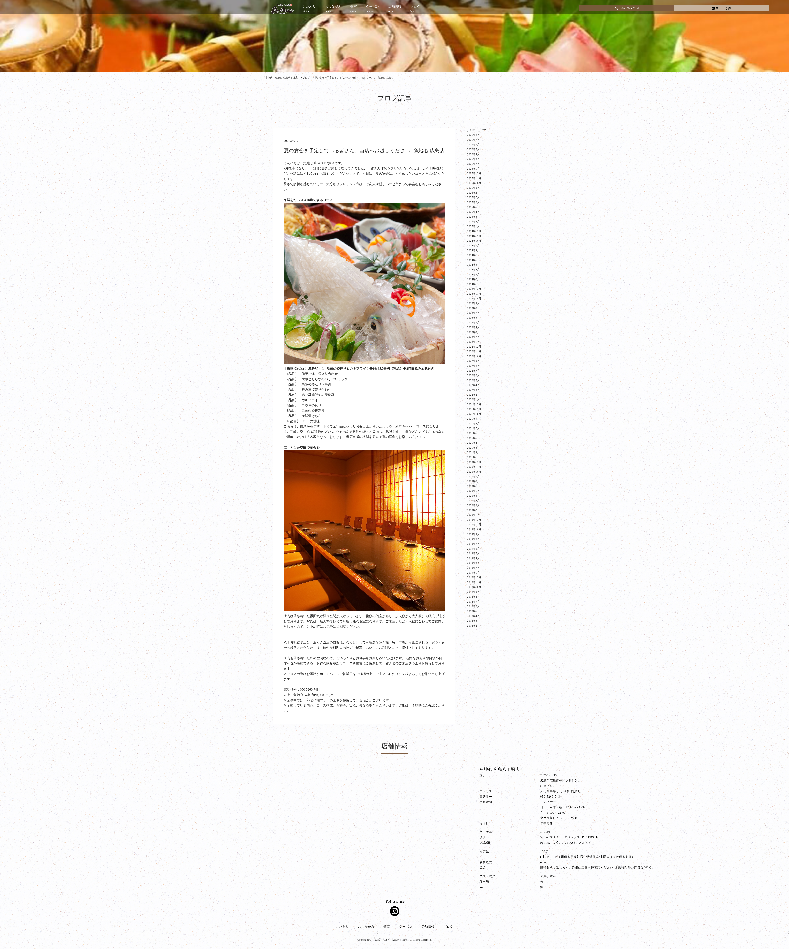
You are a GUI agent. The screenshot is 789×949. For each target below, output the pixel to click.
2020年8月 (473, 481)
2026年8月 (473, 134)
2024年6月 (473, 260)
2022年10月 (474, 356)
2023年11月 (474, 293)
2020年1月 (473, 514)
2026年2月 (473, 163)
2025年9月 (473, 187)
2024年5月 (473, 264)
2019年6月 (473, 548)
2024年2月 (473, 279)
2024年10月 (474, 240)
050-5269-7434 (629, 8)
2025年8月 (473, 192)
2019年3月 (473, 563)
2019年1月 (473, 572)
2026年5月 (473, 149)
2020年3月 (473, 505)
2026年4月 (473, 154)
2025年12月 (474, 173)
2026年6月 (473, 144)
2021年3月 (473, 447)
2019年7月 (473, 543)
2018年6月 (473, 606)
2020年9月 (473, 476)
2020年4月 (473, 500)
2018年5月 (473, 611)
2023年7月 (473, 312)
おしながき (366, 926)
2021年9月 (473, 418)
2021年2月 (473, 452)
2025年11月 (474, 178)
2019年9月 (473, 534)
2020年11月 (474, 466)
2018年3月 (473, 620)
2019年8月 (473, 538)
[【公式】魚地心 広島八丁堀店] (282, 9)
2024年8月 (473, 250)
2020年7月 (473, 486)
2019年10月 (474, 529)
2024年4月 (473, 269)
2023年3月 (473, 332)
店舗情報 (427, 926)
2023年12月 (474, 288)
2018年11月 (474, 582)
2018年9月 (473, 591)
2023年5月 (473, 322)
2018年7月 (473, 601)
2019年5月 (473, 553)
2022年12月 (474, 346)
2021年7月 (473, 428)
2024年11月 (474, 236)
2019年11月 (474, 524)
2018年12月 (474, 577)
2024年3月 (473, 274)
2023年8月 (473, 308)
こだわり (342, 926)
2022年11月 (474, 351)
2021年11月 (474, 409)
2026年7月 (473, 139)
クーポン (405, 926)
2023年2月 (473, 336)
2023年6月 (473, 317)
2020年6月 (473, 490)
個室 (386, 926)
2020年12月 (474, 462)
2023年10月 (474, 298)
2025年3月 (473, 216)
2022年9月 (473, 361)
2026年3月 (473, 158)
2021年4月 (473, 442)
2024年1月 (473, 284)
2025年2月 (473, 221)
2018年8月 (473, 596)
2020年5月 (473, 495)
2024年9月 (473, 245)
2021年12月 (474, 404)
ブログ (448, 926)
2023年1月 (473, 341)
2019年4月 (473, 558)
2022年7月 (473, 370)
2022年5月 (473, 380)
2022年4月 (473, 385)
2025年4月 (473, 212)
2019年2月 (473, 567)
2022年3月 (473, 389)
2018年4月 (473, 616)
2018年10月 (474, 587)
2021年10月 (474, 414)
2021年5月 (473, 438)
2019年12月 (474, 519)
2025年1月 (473, 226)
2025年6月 (473, 202)
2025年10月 (474, 183)
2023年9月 (473, 303)
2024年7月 (473, 255)
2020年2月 (473, 510)
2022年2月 (473, 394)
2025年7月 (473, 197)
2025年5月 (473, 207)
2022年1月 (473, 399)
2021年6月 (473, 433)
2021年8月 (473, 423)
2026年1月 (473, 168)
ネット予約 (723, 8)
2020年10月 (474, 471)
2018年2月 (473, 625)
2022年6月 (473, 375)
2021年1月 (473, 457)
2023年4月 (473, 327)
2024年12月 (474, 231)
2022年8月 (473, 365)
